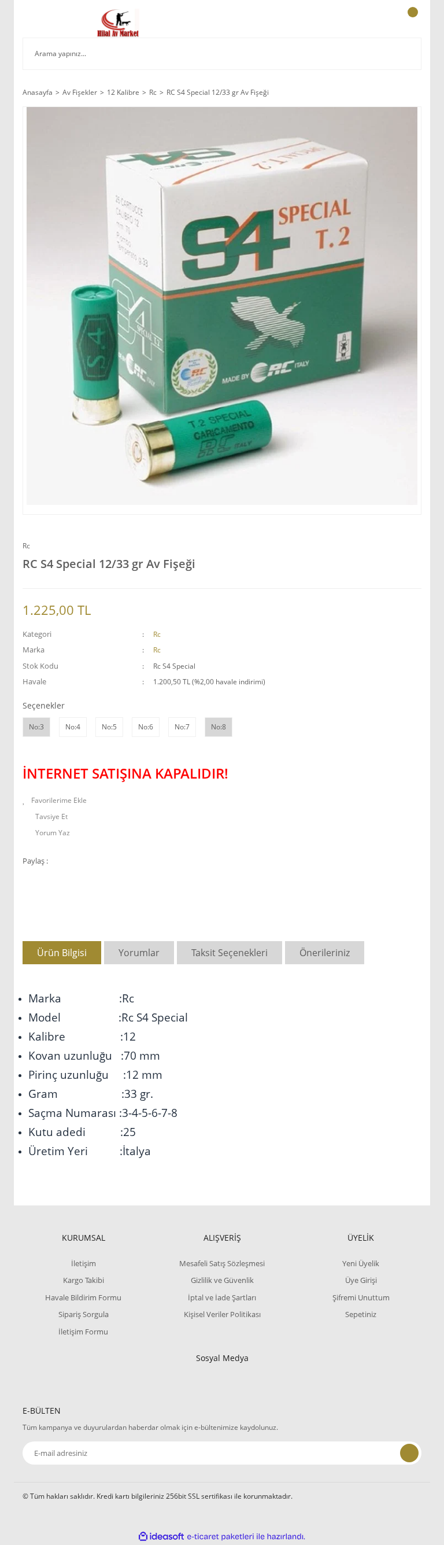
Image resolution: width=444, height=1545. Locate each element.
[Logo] (118, 23)
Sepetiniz (360, 1314)
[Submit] (409, 1453)
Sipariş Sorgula (83, 1314)
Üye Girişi (361, 1280)
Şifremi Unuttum (361, 1297)
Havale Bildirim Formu (83, 1297)
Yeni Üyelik (360, 1263)
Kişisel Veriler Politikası (222, 1314)
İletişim (83, 1263)
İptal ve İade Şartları (222, 1297)
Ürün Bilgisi (62, 952)
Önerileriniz (324, 952)
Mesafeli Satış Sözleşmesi (222, 1263)
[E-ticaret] (220, 1536)
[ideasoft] (161, 1536)
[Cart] (411, 23)
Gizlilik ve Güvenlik (222, 1280)
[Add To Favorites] (222, 800)
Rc (26, 546)
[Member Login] (372, 23)
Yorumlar (139, 952)
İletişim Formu (83, 1331)
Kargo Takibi (83, 1280)
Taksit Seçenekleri (229, 952)
